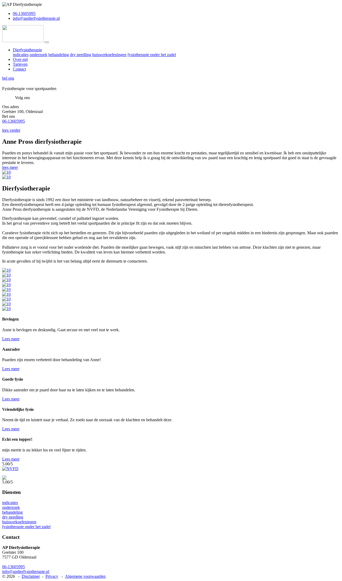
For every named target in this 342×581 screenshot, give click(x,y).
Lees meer (11, 339)
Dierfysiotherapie (27, 50)
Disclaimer (31, 576)
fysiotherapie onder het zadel (151, 54)
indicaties (21, 54)
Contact (19, 69)
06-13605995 (24, 13)
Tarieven (20, 64)
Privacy (51, 576)
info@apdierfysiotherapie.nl (36, 18)
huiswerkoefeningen (109, 54)
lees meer (10, 167)
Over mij (20, 59)
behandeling (58, 54)
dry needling (80, 54)
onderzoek (38, 54)
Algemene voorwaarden (85, 576)
